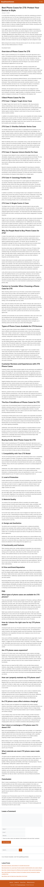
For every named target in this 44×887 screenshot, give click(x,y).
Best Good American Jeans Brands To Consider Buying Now (15, 865)
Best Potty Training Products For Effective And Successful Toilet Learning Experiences (21, 870)
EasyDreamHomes (7, 2)
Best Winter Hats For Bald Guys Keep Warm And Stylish (14, 876)
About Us (11, 882)
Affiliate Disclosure (30, 882)
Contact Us (16, 882)
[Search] (20, 850)
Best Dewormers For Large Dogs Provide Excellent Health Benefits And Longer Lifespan (22, 867)
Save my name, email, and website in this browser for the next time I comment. (21, 838)
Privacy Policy (23, 882)
